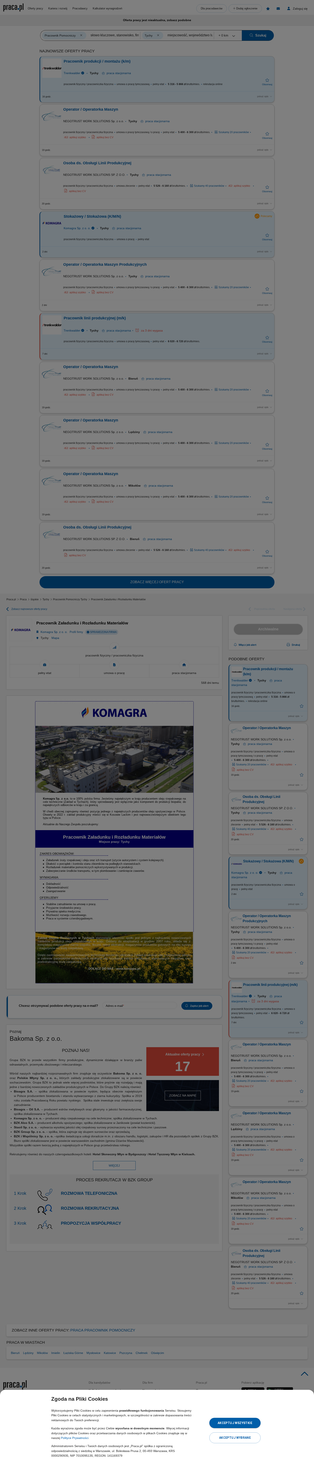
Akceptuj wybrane (235, 1437)
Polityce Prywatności (74, 1438)
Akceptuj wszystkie (235, 1423)
